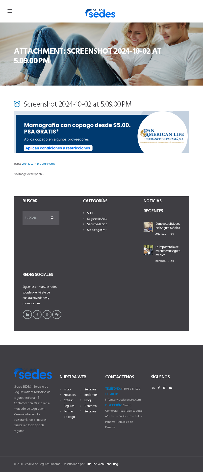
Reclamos (90, 395)
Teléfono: (113, 388)
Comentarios (47, 164)
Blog (87, 400)
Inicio (67, 389)
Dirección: (113, 405)
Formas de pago (69, 414)
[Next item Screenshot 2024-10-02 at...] (145, 137)
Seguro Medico (97, 224)
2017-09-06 (160, 261)
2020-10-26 (160, 234)
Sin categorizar (96, 230)
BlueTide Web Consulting (102, 464)
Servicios (90, 389)
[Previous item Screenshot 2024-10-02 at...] (58, 137)
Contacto (90, 406)
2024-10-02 (27, 164)
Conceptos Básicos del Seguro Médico (167, 226)
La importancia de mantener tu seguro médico (167, 251)
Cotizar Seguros (69, 403)
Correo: (111, 394)
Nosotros (69, 395)
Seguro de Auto (97, 219)
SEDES (91, 213)
